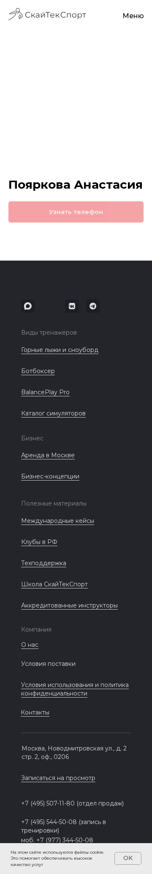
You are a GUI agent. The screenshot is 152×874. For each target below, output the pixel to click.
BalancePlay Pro (45, 392)
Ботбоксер (38, 371)
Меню (133, 16)
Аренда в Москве (48, 455)
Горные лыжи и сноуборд (59, 350)
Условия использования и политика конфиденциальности (75, 689)
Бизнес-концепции (50, 476)
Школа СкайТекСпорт (54, 584)
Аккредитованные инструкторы (69, 605)
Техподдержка (43, 563)
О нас (29, 645)
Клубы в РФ (39, 542)
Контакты (35, 712)
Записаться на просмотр (58, 778)
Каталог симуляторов (53, 413)
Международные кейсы (57, 521)
